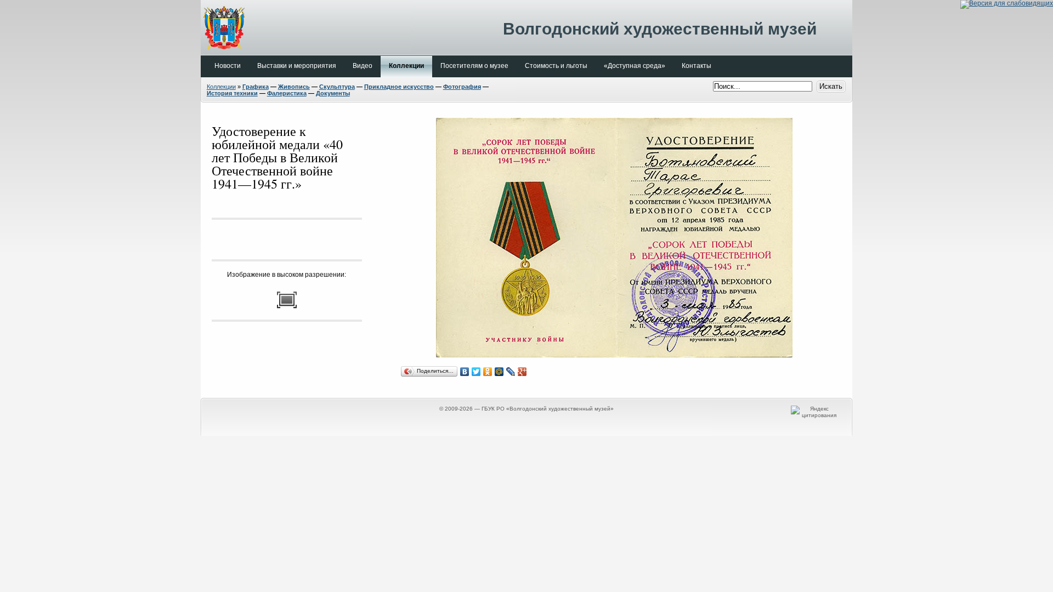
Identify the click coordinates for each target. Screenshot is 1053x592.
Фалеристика (287, 93)
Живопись (294, 86)
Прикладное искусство (399, 86)
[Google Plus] (522, 372)
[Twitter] (476, 372)
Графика (255, 86)
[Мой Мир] (499, 372)
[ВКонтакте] (465, 372)
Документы (333, 93)
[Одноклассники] (488, 372)
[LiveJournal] (511, 372)
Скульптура (337, 86)
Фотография (462, 86)
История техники (232, 93)
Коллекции (221, 86)
